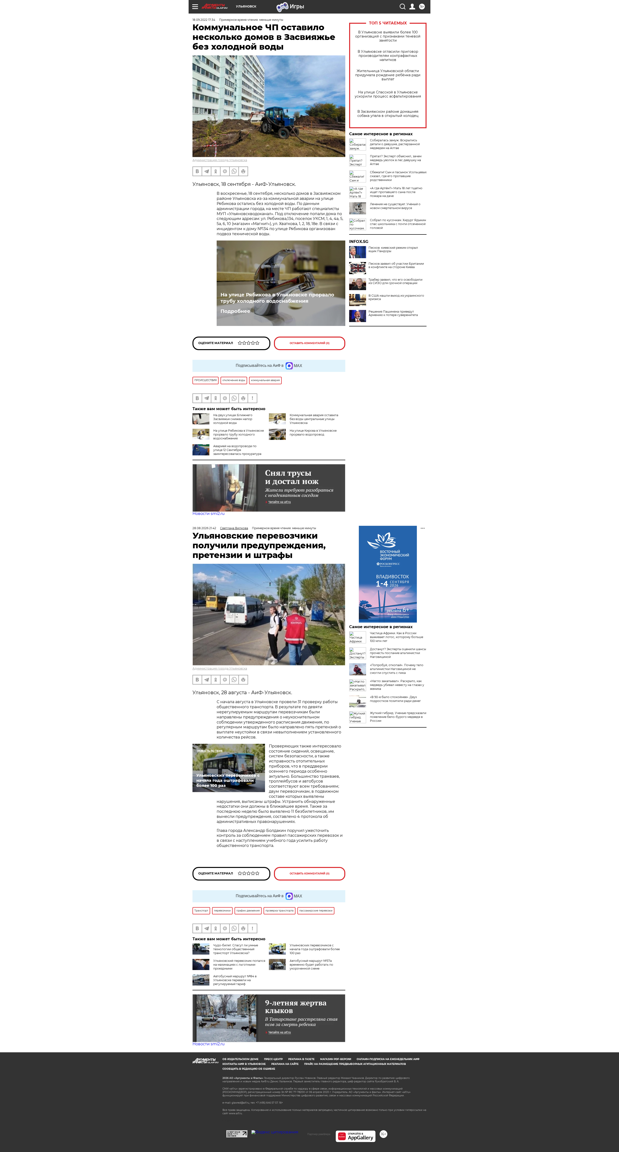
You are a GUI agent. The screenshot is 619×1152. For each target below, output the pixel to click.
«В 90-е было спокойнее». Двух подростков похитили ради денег (395, 699)
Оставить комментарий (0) (310, 343)
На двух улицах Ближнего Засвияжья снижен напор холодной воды (232, 419)
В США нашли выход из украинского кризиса (396, 297)
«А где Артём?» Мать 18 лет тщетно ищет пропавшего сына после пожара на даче (396, 192)
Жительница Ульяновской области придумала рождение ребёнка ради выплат (387, 75)
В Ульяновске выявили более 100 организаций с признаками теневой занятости (387, 36)
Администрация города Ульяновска (219, 160)
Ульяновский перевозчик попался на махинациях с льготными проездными (239, 964)
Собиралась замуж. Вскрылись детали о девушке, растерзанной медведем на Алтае (395, 144)
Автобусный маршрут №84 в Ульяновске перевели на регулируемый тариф (235, 980)
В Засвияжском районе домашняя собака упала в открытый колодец (388, 114)
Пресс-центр (273, 1059)
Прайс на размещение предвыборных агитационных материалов (355, 1064)
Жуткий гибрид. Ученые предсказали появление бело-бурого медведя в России (398, 717)
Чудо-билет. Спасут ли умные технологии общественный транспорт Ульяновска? (235, 949)
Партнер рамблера (318, 1134)
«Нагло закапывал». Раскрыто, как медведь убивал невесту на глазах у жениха (397, 685)
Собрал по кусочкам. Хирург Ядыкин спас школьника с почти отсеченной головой (398, 224)
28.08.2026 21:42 (204, 528)
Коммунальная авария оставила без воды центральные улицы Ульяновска (314, 419)
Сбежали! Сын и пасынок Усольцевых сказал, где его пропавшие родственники (398, 176)
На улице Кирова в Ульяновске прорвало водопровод (313, 432)
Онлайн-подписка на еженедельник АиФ (388, 1059)
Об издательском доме (240, 1059)
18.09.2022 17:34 (203, 20)
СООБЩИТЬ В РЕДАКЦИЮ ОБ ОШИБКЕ (248, 1068)
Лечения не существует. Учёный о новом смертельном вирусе (395, 206)
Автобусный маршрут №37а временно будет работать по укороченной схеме (311, 964)
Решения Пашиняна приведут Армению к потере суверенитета (393, 313)
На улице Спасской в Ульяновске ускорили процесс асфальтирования (388, 94)
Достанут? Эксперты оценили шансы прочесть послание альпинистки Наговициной (398, 653)
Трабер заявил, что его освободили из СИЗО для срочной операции (395, 281)
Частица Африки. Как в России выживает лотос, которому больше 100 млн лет (396, 637)
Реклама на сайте (285, 1064)
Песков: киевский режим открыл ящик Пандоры (393, 249)
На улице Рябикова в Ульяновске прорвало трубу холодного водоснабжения (277, 298)
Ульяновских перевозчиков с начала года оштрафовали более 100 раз (315, 949)
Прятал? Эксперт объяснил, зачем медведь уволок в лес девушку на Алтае (395, 160)
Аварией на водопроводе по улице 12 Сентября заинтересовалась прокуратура (237, 450)
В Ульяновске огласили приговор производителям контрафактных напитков (388, 56)
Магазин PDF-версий (335, 1059)
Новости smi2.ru (208, 513)
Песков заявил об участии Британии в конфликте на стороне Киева (396, 265)
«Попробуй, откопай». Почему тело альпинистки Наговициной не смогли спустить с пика (396, 669)
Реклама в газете (301, 1059)
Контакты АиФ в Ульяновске (244, 1064)
